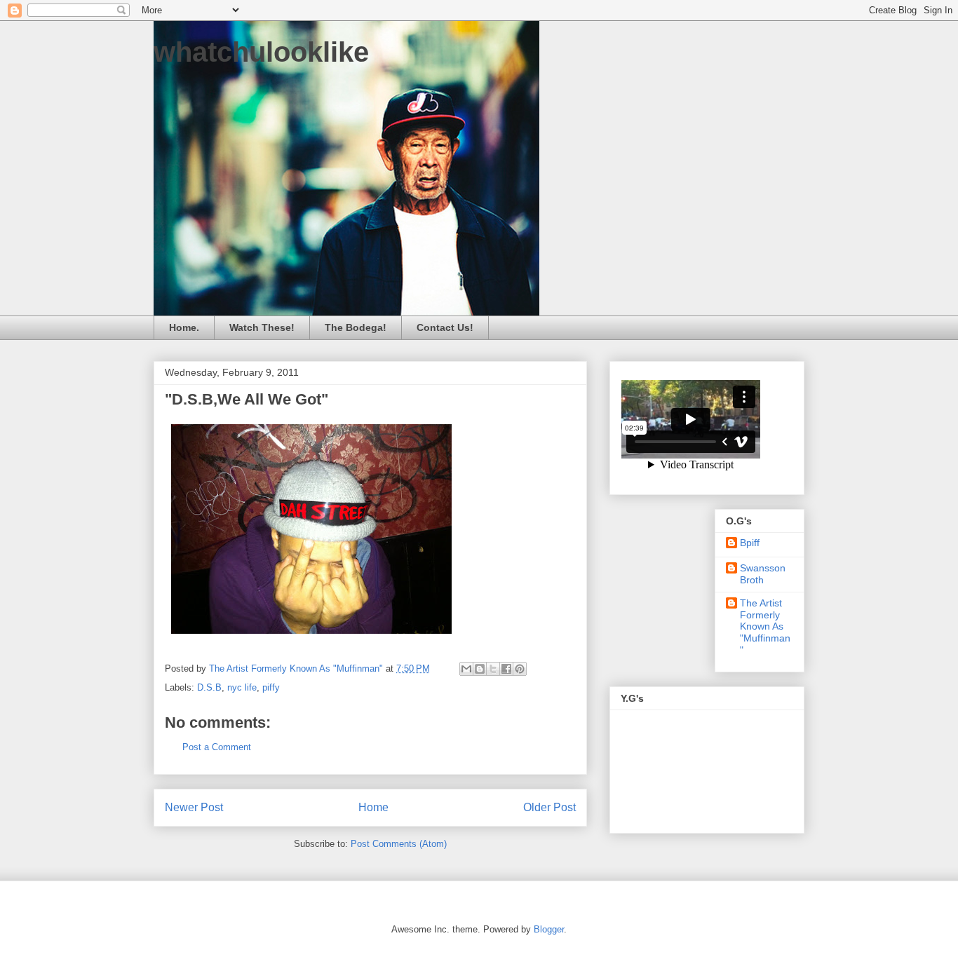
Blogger (549, 929)
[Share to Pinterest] (520, 669)
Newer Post (194, 807)
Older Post (549, 807)
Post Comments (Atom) (399, 844)
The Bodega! (355, 327)
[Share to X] (493, 669)
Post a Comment (216, 747)
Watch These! (262, 327)
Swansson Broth (762, 573)
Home (373, 807)
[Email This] (466, 669)
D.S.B (209, 687)
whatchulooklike (261, 51)
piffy (271, 687)
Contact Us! (445, 327)
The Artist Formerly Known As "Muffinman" (765, 626)
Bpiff (750, 542)
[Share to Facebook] (506, 669)
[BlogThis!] (480, 669)
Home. (184, 327)
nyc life (242, 687)
